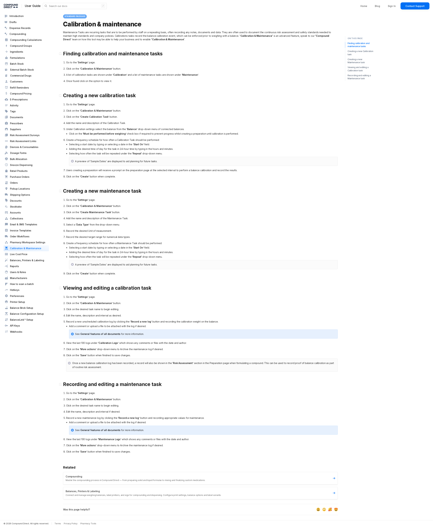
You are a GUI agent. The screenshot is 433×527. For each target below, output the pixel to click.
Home (363, 6)
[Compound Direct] (11, 6)
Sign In (392, 6)
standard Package (75, 16)
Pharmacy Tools (88, 523)
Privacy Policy (70, 523)
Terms (57, 523)
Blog (377, 6)
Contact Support (415, 6)
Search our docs (76, 6)
